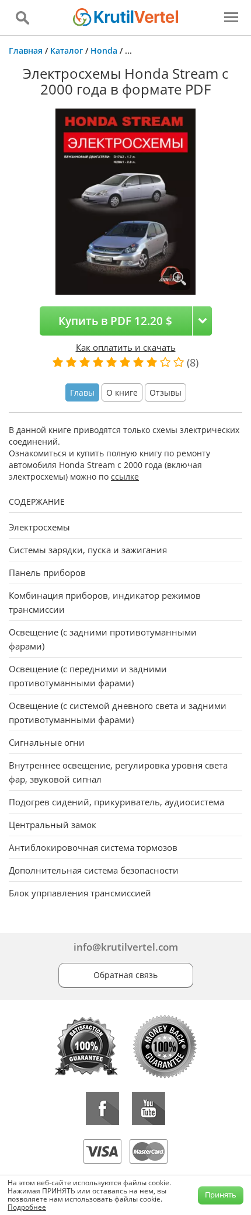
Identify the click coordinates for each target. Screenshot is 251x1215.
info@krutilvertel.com (126, 947)
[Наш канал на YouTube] (148, 1108)
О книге (122, 392)
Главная (26, 50)
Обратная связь (125, 974)
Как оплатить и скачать (126, 347)
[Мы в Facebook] (102, 1108)
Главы (82, 392)
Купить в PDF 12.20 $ (115, 320)
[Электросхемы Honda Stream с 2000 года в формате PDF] (125, 200)
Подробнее (27, 1207)
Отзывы (165, 392)
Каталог (66, 50)
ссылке (125, 476)
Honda (103, 50)
